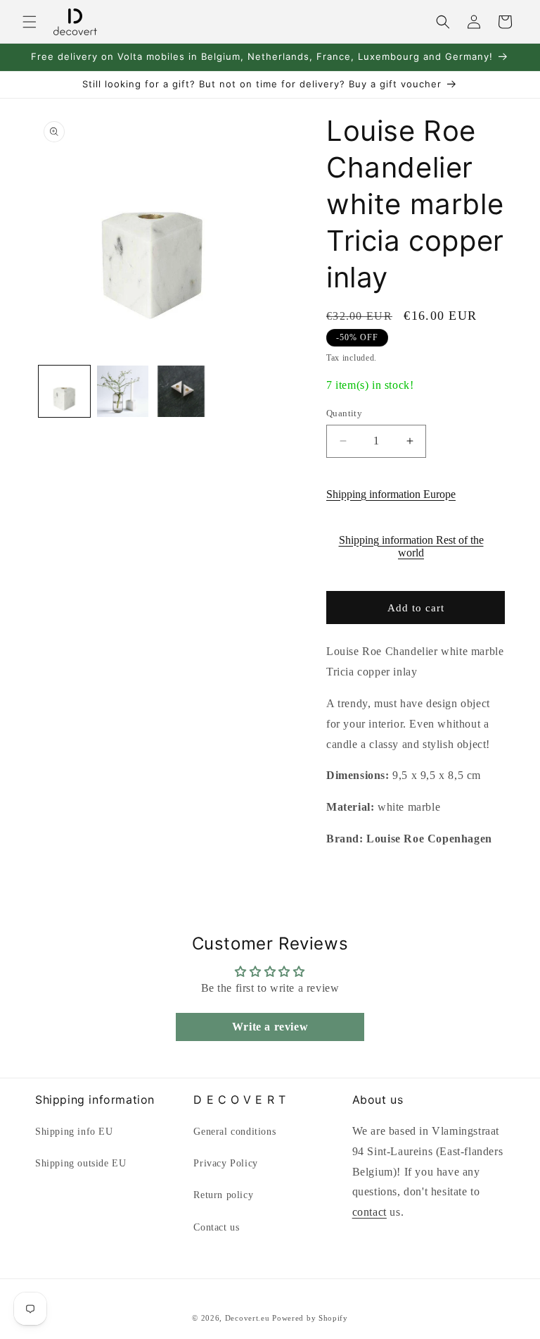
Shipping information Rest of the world (411, 546)
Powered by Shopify (310, 1318)
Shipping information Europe (391, 494)
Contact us (216, 1227)
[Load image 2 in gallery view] (122, 391)
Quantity (344, 413)
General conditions (234, 1131)
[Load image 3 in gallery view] (181, 391)
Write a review (270, 1027)
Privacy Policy (225, 1163)
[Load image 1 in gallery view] (64, 391)
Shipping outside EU (80, 1163)
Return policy (223, 1195)
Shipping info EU (74, 1131)
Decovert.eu (247, 1318)
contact (369, 1212)
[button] (29, 21)
